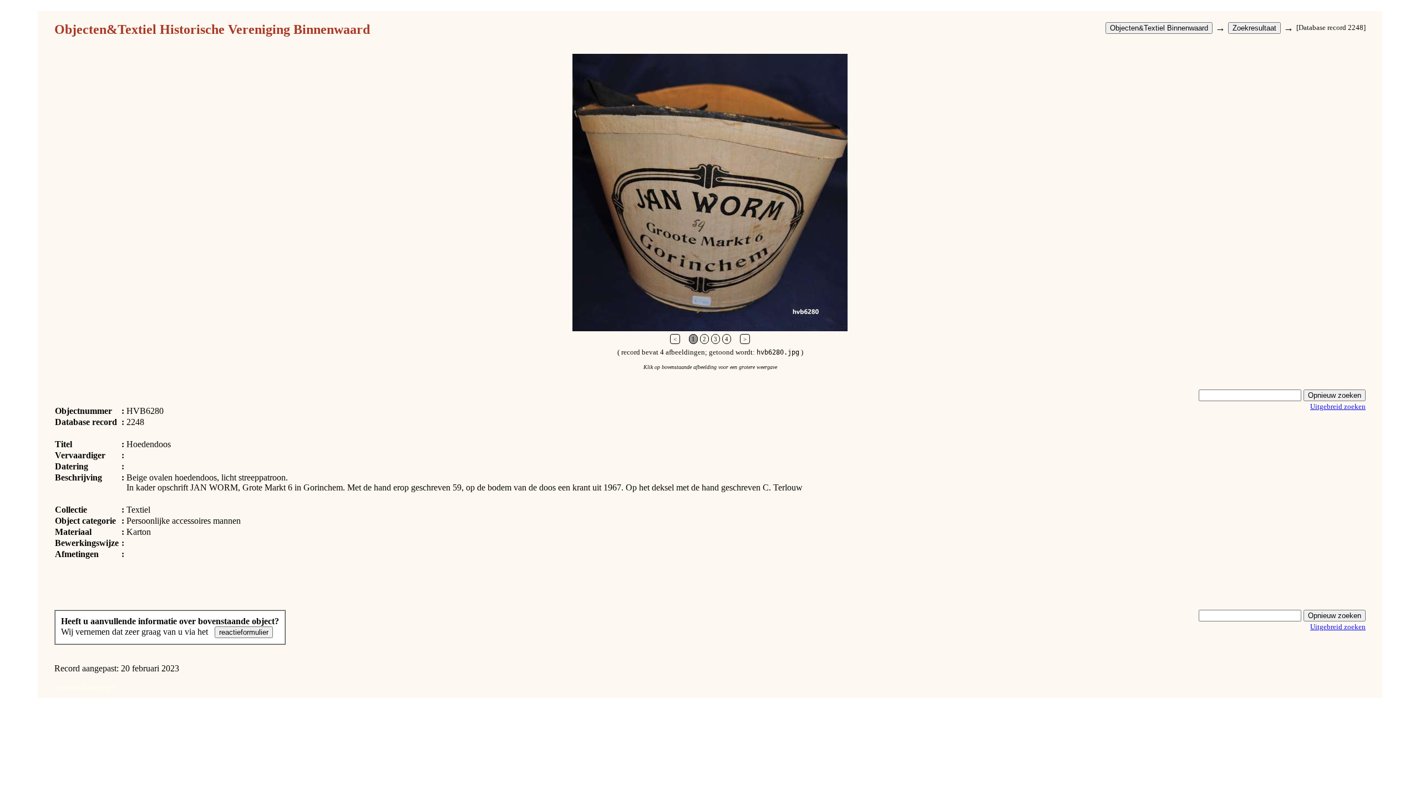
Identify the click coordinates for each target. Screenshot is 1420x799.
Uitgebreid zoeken (1338, 406)
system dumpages (85, 687)
